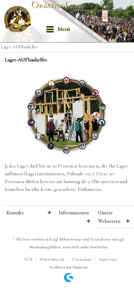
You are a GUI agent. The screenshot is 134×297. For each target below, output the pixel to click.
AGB (28, 259)
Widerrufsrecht (52, 259)
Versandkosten (100, 239)
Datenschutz (82, 259)
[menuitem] (58, 29)
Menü (64, 29)
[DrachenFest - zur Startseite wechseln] (19, 19)
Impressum (108, 259)
